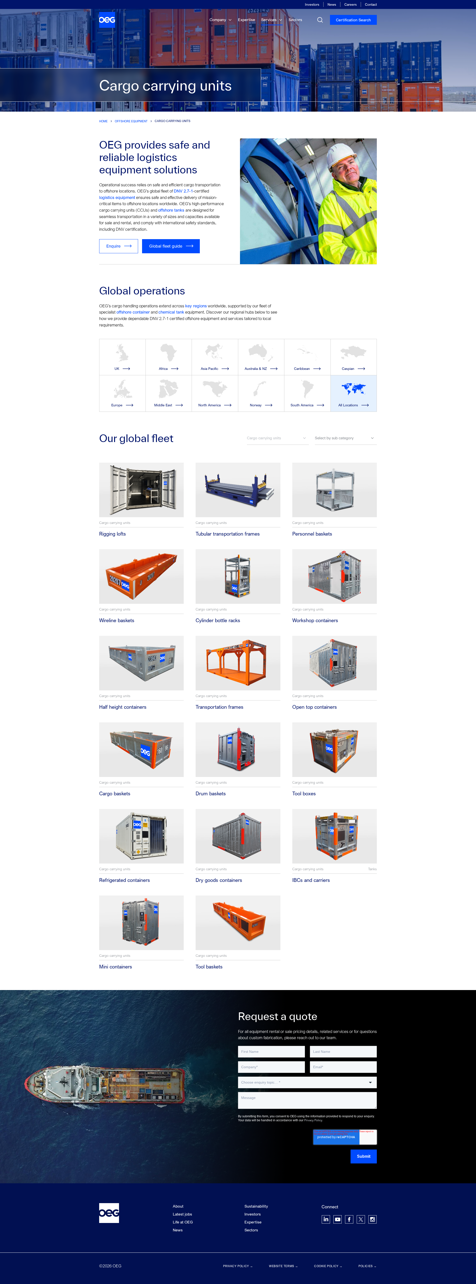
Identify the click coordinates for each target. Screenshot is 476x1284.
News (331, 4)
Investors (312, 4)
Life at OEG (183, 1222)
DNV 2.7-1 (183, 190)
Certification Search (353, 19)
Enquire (113, 246)
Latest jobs (182, 1214)
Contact (371, 4)
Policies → (367, 1266)
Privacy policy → (238, 1266)
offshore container (133, 312)
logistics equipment (117, 197)
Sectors (295, 19)
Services (269, 19)
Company (218, 19)
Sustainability (256, 1206)
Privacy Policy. (313, 1120)
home (103, 121)
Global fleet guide (165, 246)
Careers (350, 4)
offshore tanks (171, 210)
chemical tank (171, 312)
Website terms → (283, 1266)
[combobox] (307, 1082)
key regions (196, 305)
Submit (363, 1156)
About (178, 1206)
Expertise (246, 19)
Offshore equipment (131, 121)
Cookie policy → (328, 1266)
